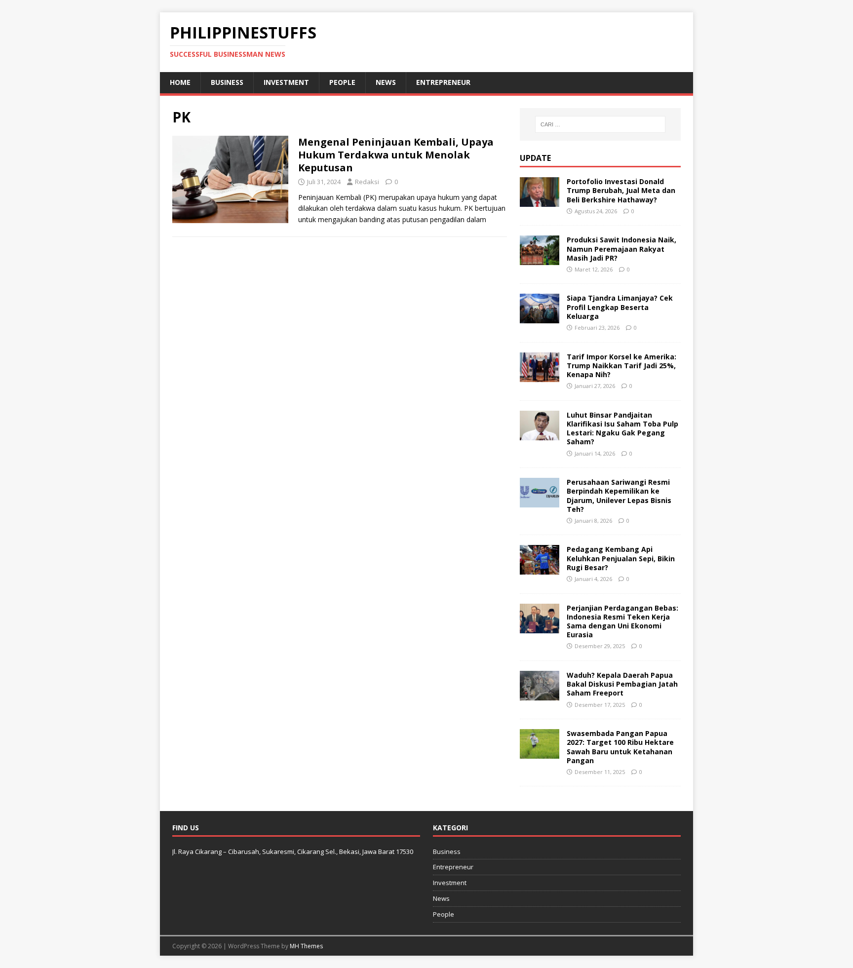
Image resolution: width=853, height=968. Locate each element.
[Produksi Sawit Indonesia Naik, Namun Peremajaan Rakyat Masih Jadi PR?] (539, 259)
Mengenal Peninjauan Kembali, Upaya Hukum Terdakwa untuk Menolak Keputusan (396, 154)
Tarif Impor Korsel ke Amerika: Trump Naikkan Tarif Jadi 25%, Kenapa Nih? (621, 365)
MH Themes (306, 946)
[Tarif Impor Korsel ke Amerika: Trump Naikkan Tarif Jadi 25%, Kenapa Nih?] (539, 376)
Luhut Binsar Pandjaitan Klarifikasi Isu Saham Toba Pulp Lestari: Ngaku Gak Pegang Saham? (622, 428)
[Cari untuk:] (600, 124)
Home (180, 82)
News (386, 82)
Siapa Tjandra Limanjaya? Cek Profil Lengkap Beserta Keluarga (620, 306)
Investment (286, 82)
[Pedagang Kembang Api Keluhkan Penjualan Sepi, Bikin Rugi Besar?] (539, 569)
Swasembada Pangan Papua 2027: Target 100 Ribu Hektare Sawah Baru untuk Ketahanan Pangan (620, 747)
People (342, 82)
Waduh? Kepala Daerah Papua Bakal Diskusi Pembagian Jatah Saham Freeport (622, 683)
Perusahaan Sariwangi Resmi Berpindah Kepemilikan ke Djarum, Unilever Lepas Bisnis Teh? (619, 495)
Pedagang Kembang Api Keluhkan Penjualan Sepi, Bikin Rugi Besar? (621, 558)
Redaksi (367, 181)
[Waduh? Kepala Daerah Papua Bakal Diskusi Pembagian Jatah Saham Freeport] (539, 694)
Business (227, 82)
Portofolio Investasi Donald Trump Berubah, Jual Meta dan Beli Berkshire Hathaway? (621, 190)
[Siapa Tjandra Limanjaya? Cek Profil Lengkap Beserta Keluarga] (539, 317)
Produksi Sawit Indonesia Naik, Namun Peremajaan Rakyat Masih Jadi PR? (621, 248)
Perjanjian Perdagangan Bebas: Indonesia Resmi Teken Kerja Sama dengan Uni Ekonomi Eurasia (622, 621)
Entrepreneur (443, 82)
